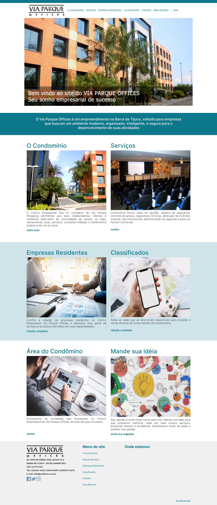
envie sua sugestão (122, 434)
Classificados (89, 472)
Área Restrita (89, 484)
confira (115, 229)
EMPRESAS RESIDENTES (110, 10)
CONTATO (146, 10)
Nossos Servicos (91, 459)
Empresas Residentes (93, 466)
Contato (87, 478)
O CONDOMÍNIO (75, 10)
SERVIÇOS (91, 10)
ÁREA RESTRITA (161, 10)
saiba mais (33, 230)
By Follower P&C (183, 501)
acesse (31, 433)
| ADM (174, 10)
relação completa (37, 331)
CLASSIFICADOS (132, 10)
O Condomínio (90, 453)
